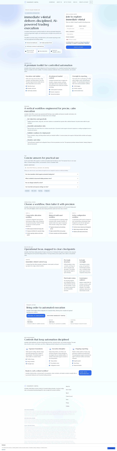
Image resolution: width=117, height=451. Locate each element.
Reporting (40, 190)
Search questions (29, 165)
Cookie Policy (69, 43)
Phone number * (70, 37)
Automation (27, 190)
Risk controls (34, 190)
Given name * (69, 26)
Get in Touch (67, 2)
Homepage (52, 2)
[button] (91, 2)
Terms (81, 42)
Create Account (83, 2)
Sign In (75, 2)
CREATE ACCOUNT (78, 47)
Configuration (47, 190)
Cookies (67, 406)
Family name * (83, 26)
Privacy (67, 403)
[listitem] (51, 174)
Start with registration (84, 372)
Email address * (70, 31)
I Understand (111, 448)
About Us (59, 2)
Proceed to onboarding (36, 315)
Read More (87, 43)
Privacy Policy (86, 42)
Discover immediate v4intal (56, 315)
